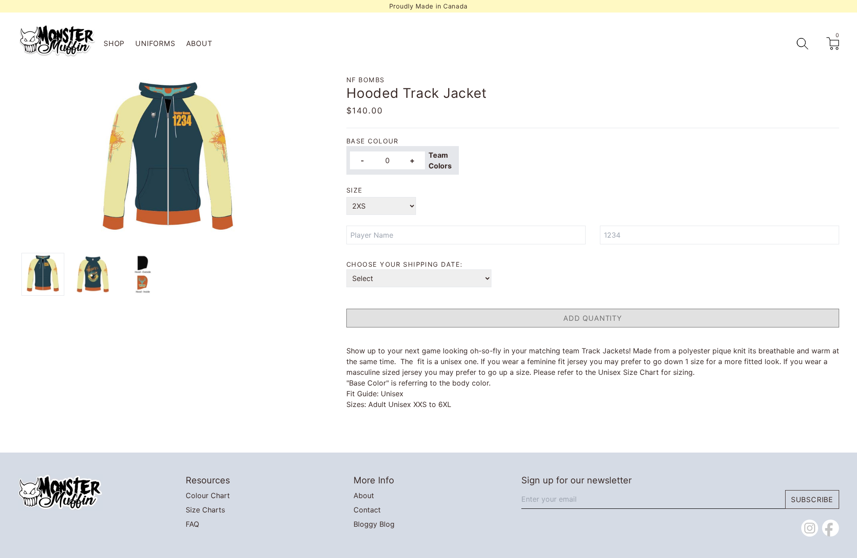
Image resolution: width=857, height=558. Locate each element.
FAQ (192, 524)
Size (354, 190)
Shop (114, 43)
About (199, 43)
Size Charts (205, 509)
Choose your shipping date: (404, 264)
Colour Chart (208, 495)
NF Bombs (365, 80)
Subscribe (812, 499)
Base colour (372, 141)
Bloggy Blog (374, 524)
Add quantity (592, 318)
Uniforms (155, 43)
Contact (367, 509)
